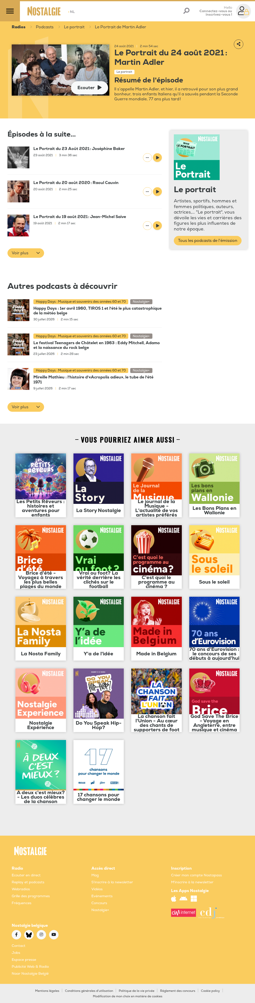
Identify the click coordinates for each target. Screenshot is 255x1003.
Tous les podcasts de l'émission (207, 240)
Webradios (21, 889)
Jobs (16, 953)
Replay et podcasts (28, 882)
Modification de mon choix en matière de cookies (127, 996)
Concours (99, 903)
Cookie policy (210, 991)
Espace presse (24, 960)
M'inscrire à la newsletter (192, 882)
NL (71, 12)
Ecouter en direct (26, 875)
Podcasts (45, 27)
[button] (25, 253)
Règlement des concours (177, 991)
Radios (18, 27)
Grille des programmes (31, 896)
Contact (18, 946)
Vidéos (97, 889)
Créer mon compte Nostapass (196, 875)
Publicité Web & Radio (30, 967)
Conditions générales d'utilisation (89, 991)
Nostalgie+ (100, 910)
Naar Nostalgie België (30, 973)
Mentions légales (47, 991)
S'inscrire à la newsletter (112, 882)
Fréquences (21, 903)
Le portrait (74, 27)
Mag (95, 875)
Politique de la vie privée (136, 991)
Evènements (102, 896)
